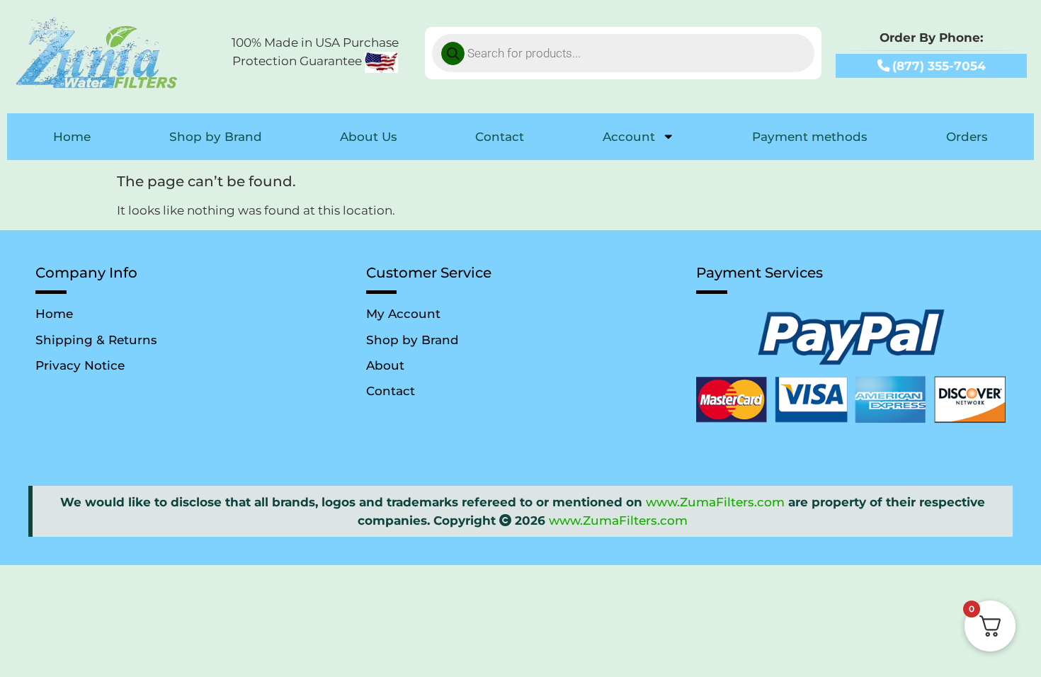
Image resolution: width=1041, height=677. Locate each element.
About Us (368, 136)
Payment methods (810, 136)
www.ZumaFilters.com (715, 501)
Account (629, 136)
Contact (499, 136)
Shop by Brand (215, 136)
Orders (967, 136)
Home (72, 136)
